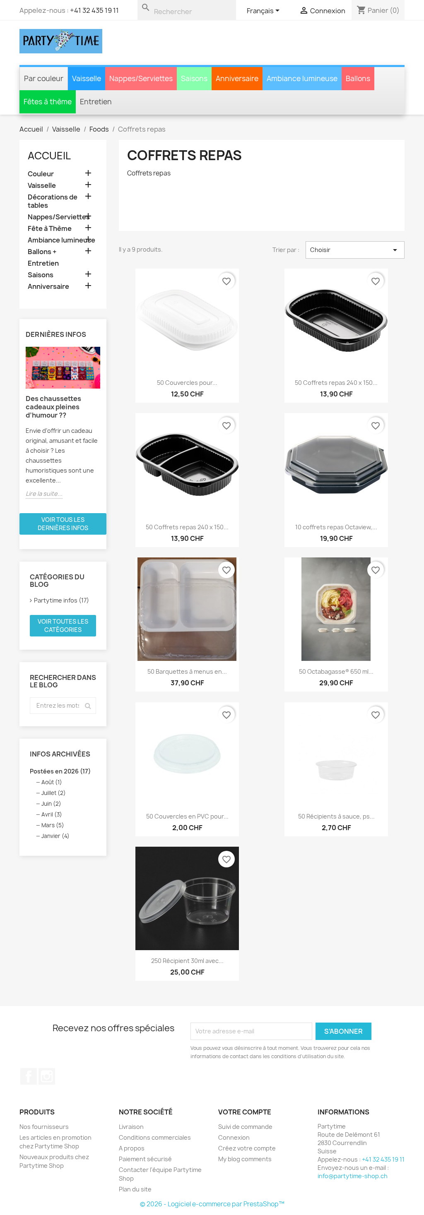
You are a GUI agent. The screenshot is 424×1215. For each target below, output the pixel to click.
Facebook (28, 1076)
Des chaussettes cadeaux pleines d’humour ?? (53, 407)
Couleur (41, 174)
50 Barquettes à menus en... (187, 671)
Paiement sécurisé (145, 1159)
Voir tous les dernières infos (63, 524)
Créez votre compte (247, 1148)
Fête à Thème (50, 228)
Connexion (234, 1137)
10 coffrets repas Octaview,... (336, 527)
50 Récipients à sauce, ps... (336, 816)
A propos (132, 1148)
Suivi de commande (245, 1127)
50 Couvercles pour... (187, 383)
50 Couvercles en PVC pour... (187, 816)
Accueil (49, 156)
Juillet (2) (53, 793)
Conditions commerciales (155, 1137)
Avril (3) (51, 814)
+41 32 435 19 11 (94, 10)
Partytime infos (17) (61, 600)
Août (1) (51, 782)
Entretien (43, 263)
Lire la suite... (44, 493)
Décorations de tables (52, 201)
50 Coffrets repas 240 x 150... (336, 383)
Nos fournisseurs (44, 1127)
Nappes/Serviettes (59, 217)
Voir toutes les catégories (63, 625)
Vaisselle (42, 185)
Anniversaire (48, 286)
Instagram (47, 1076)
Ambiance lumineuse (61, 240)
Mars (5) (52, 825)
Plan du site (135, 1189)
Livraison (131, 1127)
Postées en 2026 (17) (60, 771)
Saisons (40, 275)
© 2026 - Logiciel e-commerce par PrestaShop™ (212, 1204)
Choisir (355, 250)
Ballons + (42, 251)
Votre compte (244, 1112)
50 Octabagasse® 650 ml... (336, 671)
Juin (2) (51, 803)
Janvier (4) (55, 836)
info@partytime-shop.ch (353, 1176)
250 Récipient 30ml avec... (187, 961)
